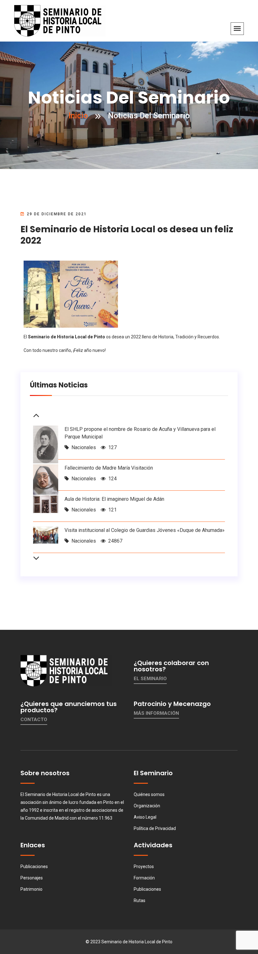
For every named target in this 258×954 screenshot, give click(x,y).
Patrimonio (31, 889)
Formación (144, 877)
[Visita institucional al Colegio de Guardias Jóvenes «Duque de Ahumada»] (45, 535)
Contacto (33, 719)
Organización (147, 805)
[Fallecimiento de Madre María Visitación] (45, 479)
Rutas (139, 900)
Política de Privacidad (155, 828)
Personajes (31, 877)
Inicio (78, 115)
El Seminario (150, 678)
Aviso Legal (145, 817)
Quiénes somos (149, 794)
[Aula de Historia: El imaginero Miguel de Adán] (45, 504)
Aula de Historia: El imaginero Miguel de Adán (114, 499)
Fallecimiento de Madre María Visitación (108, 468)
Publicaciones (34, 866)
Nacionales (83, 447)
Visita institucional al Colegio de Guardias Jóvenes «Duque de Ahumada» (144, 530)
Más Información (156, 713)
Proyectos (144, 866)
